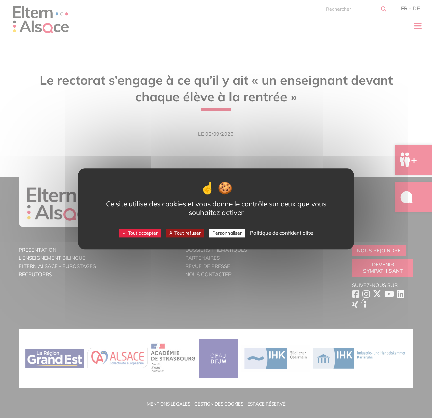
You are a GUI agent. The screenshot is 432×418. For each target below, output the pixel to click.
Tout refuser (187, 233)
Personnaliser (227, 233)
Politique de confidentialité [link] (281, 233)
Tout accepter (142, 233)
